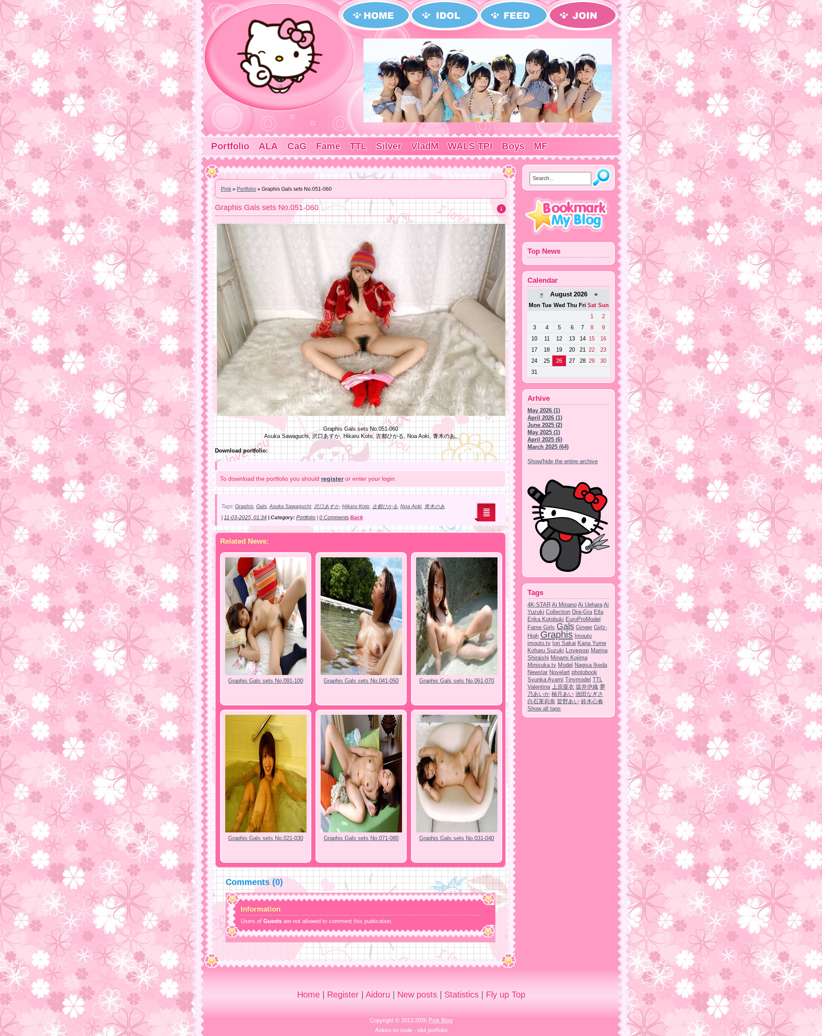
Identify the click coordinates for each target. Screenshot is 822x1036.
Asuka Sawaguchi (290, 506)
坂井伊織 (587, 687)
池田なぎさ (589, 694)
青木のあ (434, 506)
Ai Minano (564, 604)
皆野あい (568, 701)
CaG (297, 146)
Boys (513, 146)
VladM (424, 146)
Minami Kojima (569, 657)
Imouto (583, 636)
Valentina (538, 687)
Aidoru (378, 994)
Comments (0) (254, 882)
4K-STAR (539, 604)
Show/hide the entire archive (562, 461)
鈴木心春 (592, 701)
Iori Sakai (564, 643)
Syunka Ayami (545, 679)
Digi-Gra (582, 612)
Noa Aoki (411, 506)
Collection (558, 612)
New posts (417, 994)
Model (565, 665)
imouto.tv (539, 643)
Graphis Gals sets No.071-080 (361, 838)
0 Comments (334, 518)
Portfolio (230, 146)
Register (343, 994)
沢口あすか (327, 506)
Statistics (461, 994)
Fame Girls (541, 627)
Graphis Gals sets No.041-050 (361, 681)
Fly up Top (505, 994)
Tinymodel (578, 679)
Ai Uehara (590, 604)
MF (540, 146)
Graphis (244, 506)
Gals (261, 506)
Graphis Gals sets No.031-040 (456, 838)
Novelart (559, 672)
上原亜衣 (563, 687)
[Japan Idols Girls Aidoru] (487, 120)
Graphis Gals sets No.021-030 (265, 838)
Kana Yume (592, 643)
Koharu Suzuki (545, 650)
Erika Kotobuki (545, 619)
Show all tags (544, 708)
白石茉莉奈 (541, 701)
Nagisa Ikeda (591, 665)
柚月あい (562, 694)
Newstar (537, 672)
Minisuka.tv (541, 665)
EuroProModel (583, 619)
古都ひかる (385, 506)
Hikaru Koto (355, 506)
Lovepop (577, 650)
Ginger (584, 627)
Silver (389, 146)
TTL (358, 146)
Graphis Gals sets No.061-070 (456, 681)
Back (356, 518)
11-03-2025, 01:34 (245, 518)
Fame (328, 146)
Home (308, 994)
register (332, 478)
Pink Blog (441, 1020)
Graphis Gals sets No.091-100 (265, 681)
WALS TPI (470, 146)
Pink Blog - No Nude (280, 56)
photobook (584, 672)
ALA (268, 146)
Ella (598, 612)
